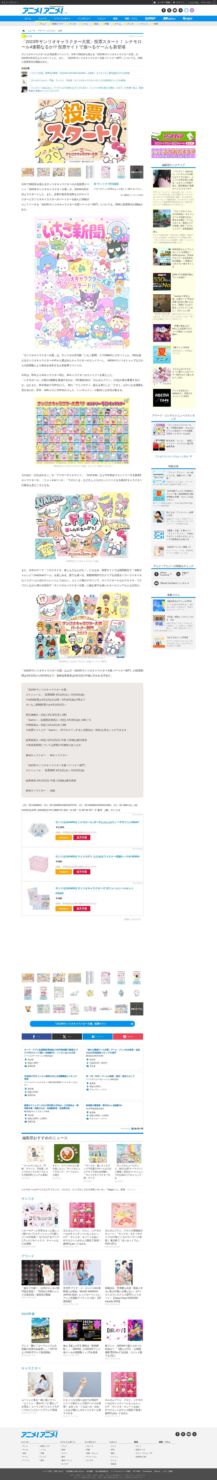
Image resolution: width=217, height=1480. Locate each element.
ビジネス (65, 1464)
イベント (144, 24)
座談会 (113, 1464)
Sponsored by (125, 1128)
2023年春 (28, 1313)
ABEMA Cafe (141, 1457)
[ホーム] (23, 31)
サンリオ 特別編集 (108, 183)
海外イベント (67, 1460)
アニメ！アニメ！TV (144, 1453)
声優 (107, 24)
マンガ (72, 24)
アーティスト (91, 1457)
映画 (63, 1450)
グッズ (130, 24)
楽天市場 (82, 837)
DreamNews (147, 1471)
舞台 (63, 1457)
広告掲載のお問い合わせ (75, 1471)
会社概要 (89, 1471)
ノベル (85, 24)
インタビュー (84, 18)
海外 (156, 24)
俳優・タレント (92, 1453)
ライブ (64, 1453)
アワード (27, 1256)
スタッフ (89, 1446)
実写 (113, 1450)
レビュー (102, 18)
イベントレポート (62, 18)
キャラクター (31, 1368)
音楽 (96, 24)
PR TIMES (136, 1471)
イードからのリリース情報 (120, 1471)
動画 (115, 18)
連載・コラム (131, 18)
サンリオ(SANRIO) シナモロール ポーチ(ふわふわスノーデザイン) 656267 (97, 822)
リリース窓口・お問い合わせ (52, 1471)
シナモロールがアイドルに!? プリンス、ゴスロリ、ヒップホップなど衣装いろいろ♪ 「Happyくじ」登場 (78, 1189)
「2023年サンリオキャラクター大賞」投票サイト (80, 1023)
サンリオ (27, 1198)
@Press (157, 1471)
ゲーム (118, 24)
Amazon (63, 837)
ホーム (28, 18)
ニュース (42, 18)
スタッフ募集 (168, 1471)
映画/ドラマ (57, 24)
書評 (113, 1453)
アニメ (43, 24)
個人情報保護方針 (101, 1471)
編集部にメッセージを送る (133, 195)
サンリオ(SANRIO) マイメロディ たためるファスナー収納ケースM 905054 (97, 856)
